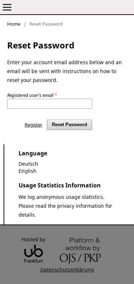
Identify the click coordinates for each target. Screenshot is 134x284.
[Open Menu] (7, 7)
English (27, 170)
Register (33, 125)
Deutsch (28, 163)
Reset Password (69, 124)
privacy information (80, 205)
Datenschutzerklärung (67, 269)
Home (13, 24)
